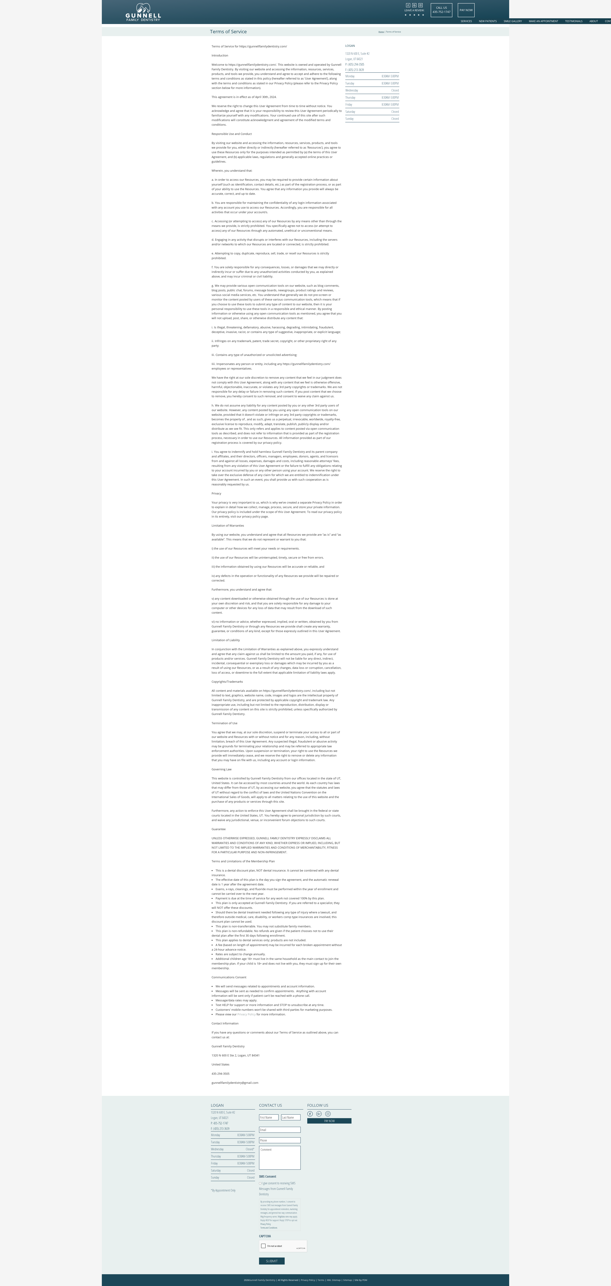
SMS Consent (267, 1176)
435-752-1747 (441, 12)
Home (381, 31)
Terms (321, 1280)
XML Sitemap (334, 1280)
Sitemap (347, 1280)
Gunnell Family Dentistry (262, 1280)
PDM (364, 1280)
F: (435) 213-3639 (354, 69)
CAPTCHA (265, 1236)
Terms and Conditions (268, 1227)
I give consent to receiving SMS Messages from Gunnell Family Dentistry (277, 1188)
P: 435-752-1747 (219, 1123)
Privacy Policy (246, 1014)
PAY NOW (466, 10)
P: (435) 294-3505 (354, 64)
